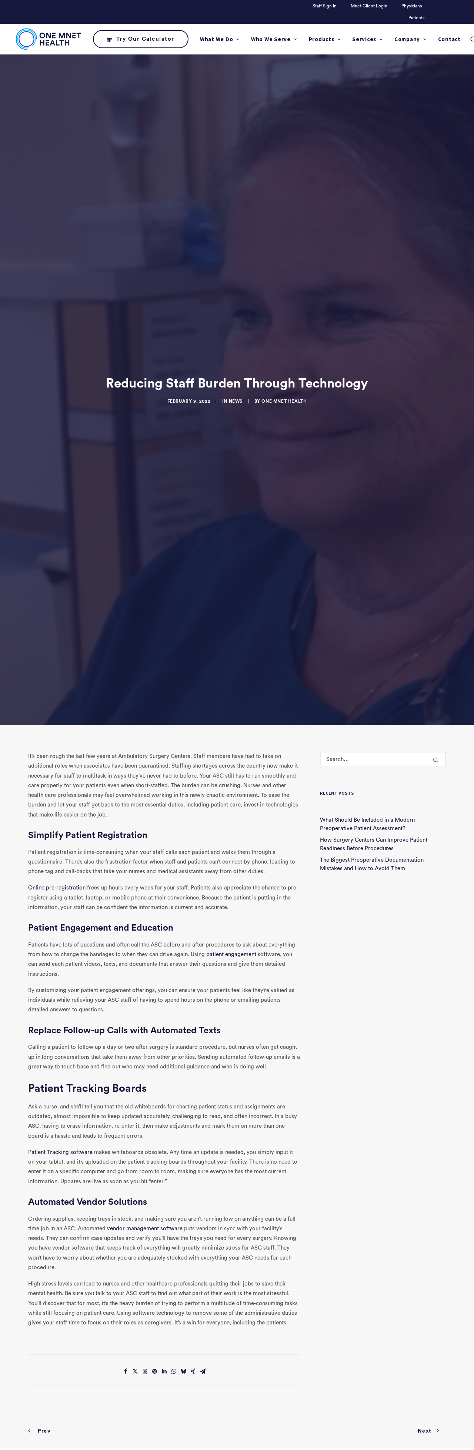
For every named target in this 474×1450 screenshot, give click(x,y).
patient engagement (231, 954)
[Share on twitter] (135, 1371)
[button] (435, 760)
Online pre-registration (57, 888)
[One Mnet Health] (48, 39)
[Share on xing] (192, 1371)
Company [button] (407, 39)
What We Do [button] (216, 39)
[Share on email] (202, 1371)
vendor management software (145, 1228)
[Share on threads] (144, 1371)
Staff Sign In (325, 6)
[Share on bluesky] (183, 1371)
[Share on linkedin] (164, 1371)
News (236, 401)
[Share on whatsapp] (173, 1371)
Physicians (411, 6)
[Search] (383, 759)
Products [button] (321, 39)
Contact (449, 39)
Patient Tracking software (60, 1152)
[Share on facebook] (125, 1371)
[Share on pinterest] (154, 1371)
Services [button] (364, 39)
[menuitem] (326, 6)
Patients (416, 18)
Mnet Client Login (369, 6)
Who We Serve (271, 39)
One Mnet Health (284, 401)
